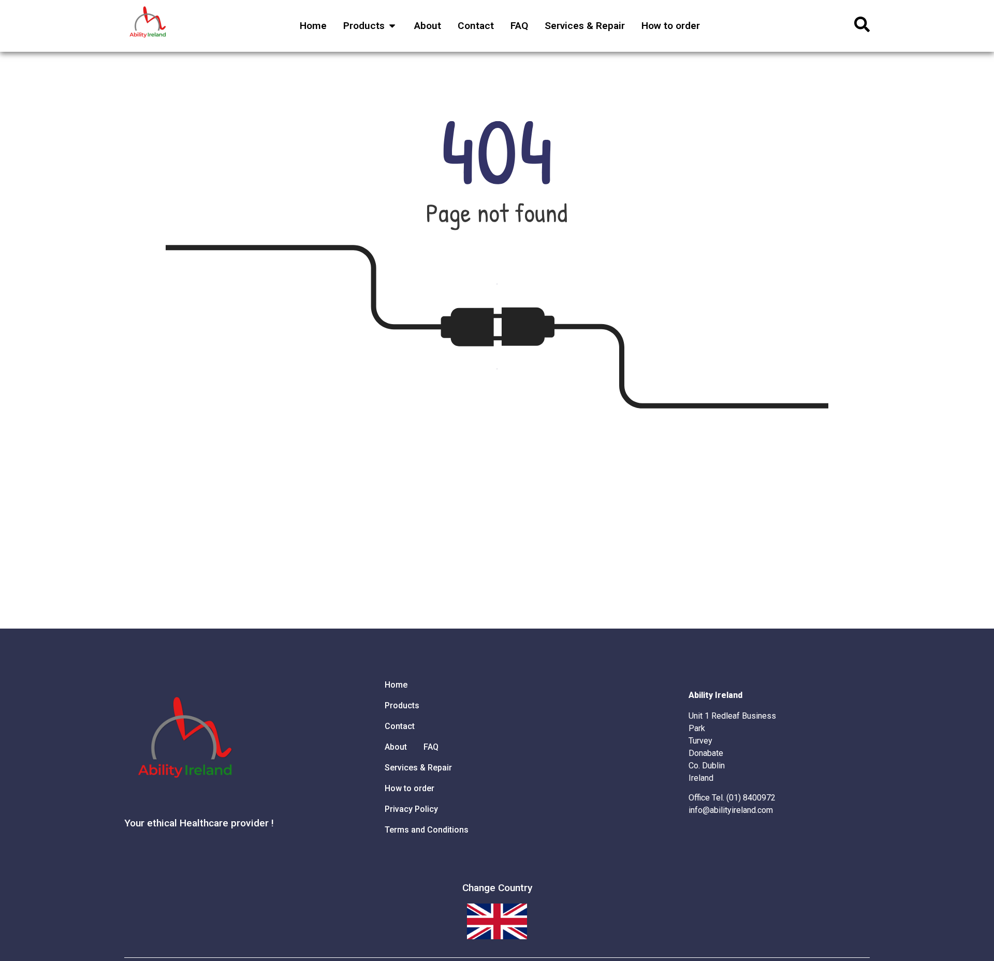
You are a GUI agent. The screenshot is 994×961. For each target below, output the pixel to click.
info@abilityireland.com (731, 810)
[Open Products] (392, 26)
